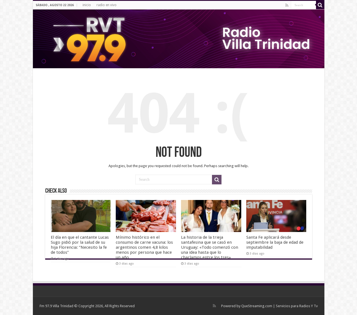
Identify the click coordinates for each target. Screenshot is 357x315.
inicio (87, 5)
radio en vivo (107, 5)
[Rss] (287, 5)
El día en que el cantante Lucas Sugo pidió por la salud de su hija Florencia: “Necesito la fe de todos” (80, 245)
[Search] (320, 5)
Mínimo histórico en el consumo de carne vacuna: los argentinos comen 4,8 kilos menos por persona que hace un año (144, 247)
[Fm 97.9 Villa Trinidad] (178, 38)
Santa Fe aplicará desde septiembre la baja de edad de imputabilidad (274, 242)
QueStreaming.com (256, 306)
